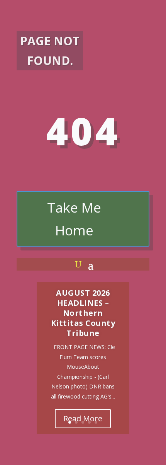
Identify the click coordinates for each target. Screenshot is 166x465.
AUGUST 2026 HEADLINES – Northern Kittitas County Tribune (83, 313)
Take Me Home (74, 219)
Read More (82, 418)
